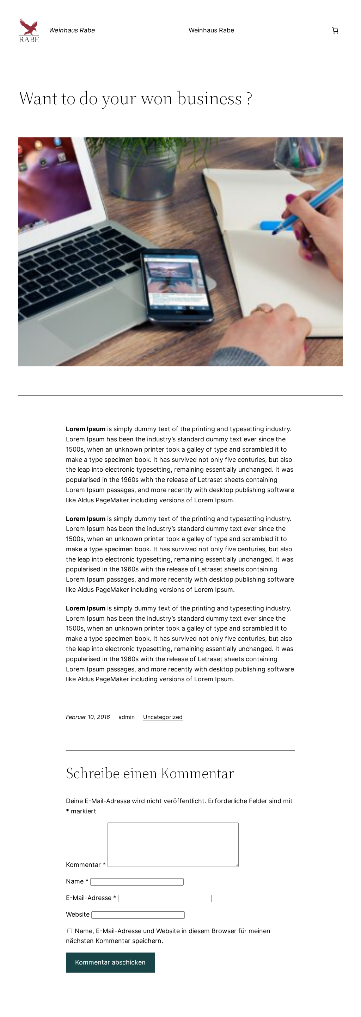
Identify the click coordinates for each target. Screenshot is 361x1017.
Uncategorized (163, 716)
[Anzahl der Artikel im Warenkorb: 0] (335, 30)
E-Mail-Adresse (91, 897)
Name (77, 881)
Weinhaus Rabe (72, 30)
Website (78, 914)
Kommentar (86, 864)
